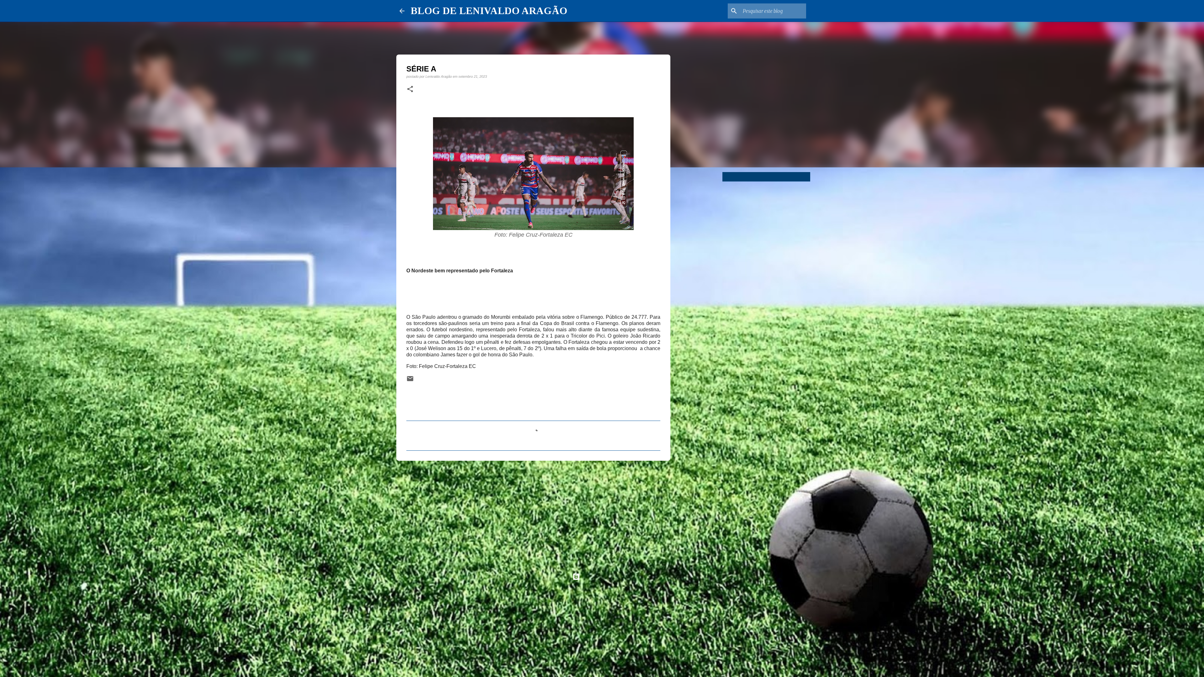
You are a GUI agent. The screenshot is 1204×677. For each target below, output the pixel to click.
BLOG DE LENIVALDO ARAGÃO (489, 10)
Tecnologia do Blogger (605, 576)
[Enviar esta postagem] (410, 380)
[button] (410, 89)
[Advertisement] (533, 514)
